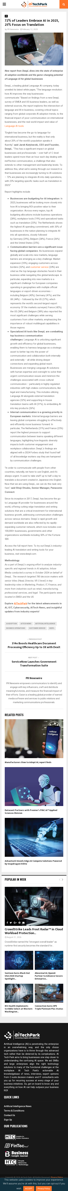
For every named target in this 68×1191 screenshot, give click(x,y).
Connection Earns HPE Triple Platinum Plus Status (49, 1007)
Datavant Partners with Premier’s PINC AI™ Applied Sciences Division (31, 811)
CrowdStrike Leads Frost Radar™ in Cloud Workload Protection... (34, 931)
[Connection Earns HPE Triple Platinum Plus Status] (49, 993)
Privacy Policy (57, 1177)
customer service (39, 267)
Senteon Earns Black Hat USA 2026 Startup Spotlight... (17, 976)
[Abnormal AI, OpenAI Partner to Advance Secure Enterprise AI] (49, 960)
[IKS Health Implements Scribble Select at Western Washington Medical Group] (19, 993)
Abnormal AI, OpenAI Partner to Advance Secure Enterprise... (49, 976)
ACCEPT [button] (28, 1188)
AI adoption (11, 624)
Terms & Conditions (14, 1110)
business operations (15, 628)
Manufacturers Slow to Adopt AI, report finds (28, 762)
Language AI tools (14, 126)
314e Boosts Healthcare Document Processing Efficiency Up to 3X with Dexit (34, 645)
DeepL (51, 628)
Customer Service (37, 628)
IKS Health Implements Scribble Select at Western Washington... (18, 1008)
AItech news (26, 624)
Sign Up (8, 1119)
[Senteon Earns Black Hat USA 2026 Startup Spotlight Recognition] (19, 960)
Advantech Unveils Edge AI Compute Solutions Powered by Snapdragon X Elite (33, 862)
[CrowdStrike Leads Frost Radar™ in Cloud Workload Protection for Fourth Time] (34, 906)
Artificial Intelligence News (17, 1106)
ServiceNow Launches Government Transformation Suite (34, 663)
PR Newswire (13, 29)
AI (6, 16)
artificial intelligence (45, 624)
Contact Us (9, 1115)
